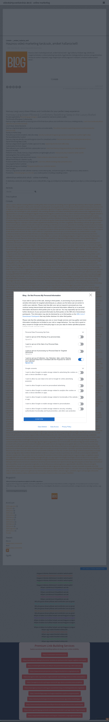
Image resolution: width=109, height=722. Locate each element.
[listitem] (54, 332)
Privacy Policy (66, 427)
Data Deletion (42, 427)
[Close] (91, 296)
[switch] (81, 336)
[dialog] (54, 361)
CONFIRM (39, 419)
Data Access (54, 427)
